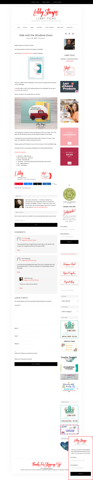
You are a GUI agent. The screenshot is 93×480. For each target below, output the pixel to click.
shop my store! (37, 207)
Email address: (64, 234)
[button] (75, 26)
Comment (18, 305)
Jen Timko (24, 238)
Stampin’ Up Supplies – (21, 152)
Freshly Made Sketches (27, 53)
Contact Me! (69, 61)
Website (17, 343)
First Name (63, 226)
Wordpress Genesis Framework (49, 469)
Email (16, 336)
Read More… (45, 207)
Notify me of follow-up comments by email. (26, 353)
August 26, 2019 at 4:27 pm (29, 260)
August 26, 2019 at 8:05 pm (31, 280)
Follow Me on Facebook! (68, 254)
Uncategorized (26, 188)
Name (17, 328)
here (16, 90)
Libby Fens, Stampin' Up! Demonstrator (46, 16)
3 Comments (41, 38)
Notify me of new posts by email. (23, 359)
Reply (18, 250)
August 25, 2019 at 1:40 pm (29, 240)
